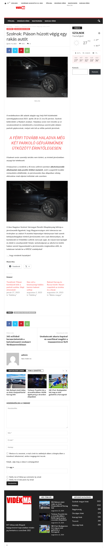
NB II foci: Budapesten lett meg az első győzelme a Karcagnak (58, 392)
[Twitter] (15, 50)
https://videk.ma (26, 358)
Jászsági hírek (77, 525)
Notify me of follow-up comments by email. (25, 477)
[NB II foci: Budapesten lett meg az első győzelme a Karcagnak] (58, 381)
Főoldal (49, 3)
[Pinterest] (21, 50)
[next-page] (66, 370)
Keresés (75, 68)
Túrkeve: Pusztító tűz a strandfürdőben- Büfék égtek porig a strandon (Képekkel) (37, 393)
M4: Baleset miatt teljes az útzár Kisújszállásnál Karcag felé (16, 392)
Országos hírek (60, 3)
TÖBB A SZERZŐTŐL (34, 371)
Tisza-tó (75, 521)
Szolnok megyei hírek (22, 29)
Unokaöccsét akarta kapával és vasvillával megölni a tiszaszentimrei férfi (54, 339)
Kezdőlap (9, 26)
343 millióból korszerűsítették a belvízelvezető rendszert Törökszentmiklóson (19, 340)
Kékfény (17, 26)
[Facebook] (9, 50)
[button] (99, 21)
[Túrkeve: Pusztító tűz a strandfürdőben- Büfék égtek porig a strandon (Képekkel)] (37, 381)
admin (24, 355)
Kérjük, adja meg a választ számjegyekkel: (23, 462)
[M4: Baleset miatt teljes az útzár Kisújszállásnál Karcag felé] (16, 381)
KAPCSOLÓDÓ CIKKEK (16, 371)
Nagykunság (72, 3)
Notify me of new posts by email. (21, 480)
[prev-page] (63, 370)
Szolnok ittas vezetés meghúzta (24, 312)
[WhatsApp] (27, 50)
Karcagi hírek (84, 3)
